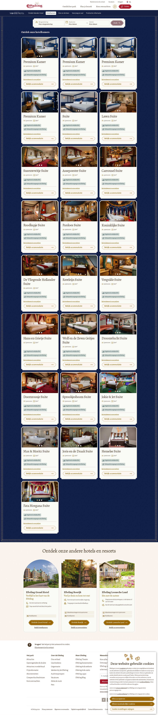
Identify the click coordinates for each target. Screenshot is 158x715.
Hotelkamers (50, 13)
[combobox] (129, 1)
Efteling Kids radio (83, 670)
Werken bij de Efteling (59, 670)
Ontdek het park (69, 6)
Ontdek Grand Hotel (39, 622)
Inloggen (120, 2)
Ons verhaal (55, 659)
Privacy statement (47, 709)
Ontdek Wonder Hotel (35, 13)
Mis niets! (106, 682)
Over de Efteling (57, 656)
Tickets (126, 6)
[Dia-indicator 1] (37, 56)
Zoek (115, 23)
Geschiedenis (56, 663)
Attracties (30, 659)
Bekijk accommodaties (79, 627)
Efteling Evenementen (84, 663)
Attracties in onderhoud (36, 667)
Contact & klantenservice (95, 709)
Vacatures (111, 2)
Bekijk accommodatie (34, 84)
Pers (52, 685)
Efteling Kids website (84, 667)
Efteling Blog (81, 678)
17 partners (122, 668)
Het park (30, 656)
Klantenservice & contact (97, 2)
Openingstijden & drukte (36, 663)
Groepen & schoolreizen (36, 678)
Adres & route (56, 681)
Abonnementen (32, 674)
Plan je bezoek (86, 6)
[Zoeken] (115, 6)
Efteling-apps (81, 674)
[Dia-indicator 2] (39, 56)
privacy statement (121, 688)
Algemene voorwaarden (62, 709)
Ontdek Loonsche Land (115, 622)
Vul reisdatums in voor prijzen (32, 79)
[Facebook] (104, 700)
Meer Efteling (81, 656)
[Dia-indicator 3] (41, 56)
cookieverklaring (145, 682)
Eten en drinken (63, 13)
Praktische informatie (93, 13)
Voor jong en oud (77, 13)
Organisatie (55, 667)
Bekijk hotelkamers (41, 627)
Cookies (107, 709)
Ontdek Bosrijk (77, 622)
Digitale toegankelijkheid (78, 709)
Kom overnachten (103, 6)
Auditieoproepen (57, 674)
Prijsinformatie (32, 670)
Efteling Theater (82, 659)
